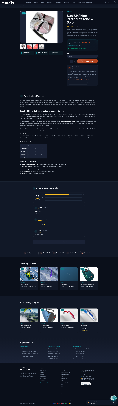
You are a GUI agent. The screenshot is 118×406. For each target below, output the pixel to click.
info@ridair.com (86, 374)
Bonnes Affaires (81, 2)
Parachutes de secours (54, 353)
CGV (62, 384)
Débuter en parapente (27, 356)
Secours (42, 2)
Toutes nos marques (65, 372)
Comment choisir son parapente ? (30, 348)
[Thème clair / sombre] (105, 2)
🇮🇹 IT (66, 403)
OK (114, 402)
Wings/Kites (50, 2)
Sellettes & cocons (53, 351)
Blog (62, 376)
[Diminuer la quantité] (68, 61)
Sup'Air (69, 11)
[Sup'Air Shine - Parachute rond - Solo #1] (23, 46)
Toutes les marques (80, 351)
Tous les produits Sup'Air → (80, 359)
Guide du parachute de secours (30, 353)
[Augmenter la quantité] (74, 61)
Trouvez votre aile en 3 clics (82, 348)
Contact (62, 380)
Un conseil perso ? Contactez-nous (79, 83)
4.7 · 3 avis (76, 26)
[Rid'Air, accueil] (8, 2)
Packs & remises (79, 356)
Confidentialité (64, 390)
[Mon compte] (111, 2)
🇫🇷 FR (54, 403)
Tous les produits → (45, 382)
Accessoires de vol (53, 356)
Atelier (73, 2)
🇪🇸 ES (70, 403)
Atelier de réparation (53, 358)
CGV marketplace (65, 386)
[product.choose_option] (36, 288)
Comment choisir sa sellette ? (29, 351)
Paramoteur (58, 2)
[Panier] (114, 2)
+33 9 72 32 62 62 (86, 376)
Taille (68, 53)
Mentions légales (64, 388)
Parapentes (28, 2)
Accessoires (66, 2)
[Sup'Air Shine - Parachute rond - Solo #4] (42, 46)
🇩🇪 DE (58, 403)
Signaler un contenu (65, 393)
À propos (63, 370)
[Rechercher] (108, 2)
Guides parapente (79, 353)
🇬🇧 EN (62, 403)
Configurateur (64, 378)
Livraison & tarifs (64, 382)
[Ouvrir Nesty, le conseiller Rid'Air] (114, 398)
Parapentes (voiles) (53, 348)
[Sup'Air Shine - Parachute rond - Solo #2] (29, 46)
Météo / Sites (89, 2)
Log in (51, 241)
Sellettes (36, 2)
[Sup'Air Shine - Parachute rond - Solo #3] (35, 46)
